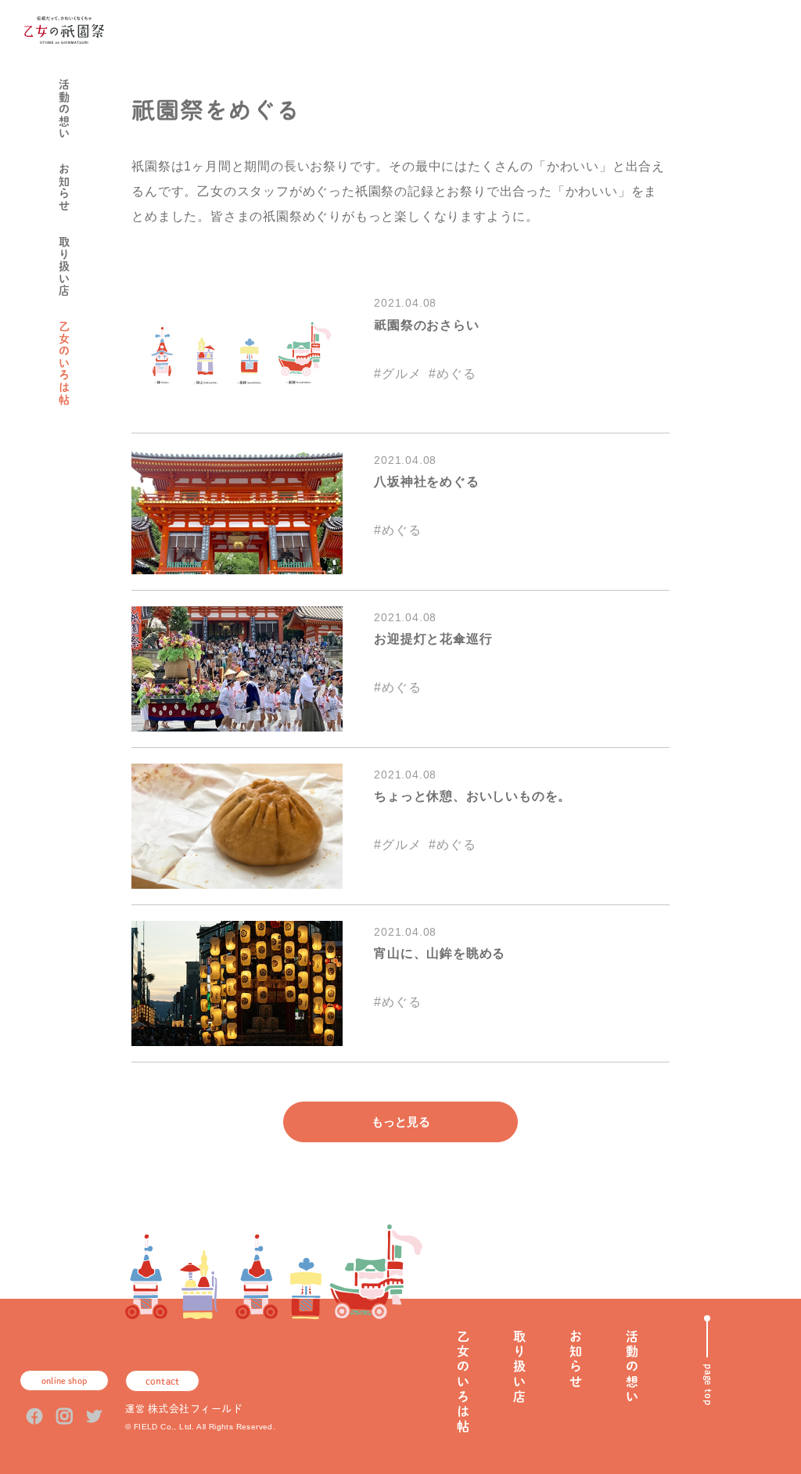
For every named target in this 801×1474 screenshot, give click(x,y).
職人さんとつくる (105, 363)
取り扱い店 (64, 266)
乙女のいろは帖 (64, 363)
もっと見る (401, 1121)
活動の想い (64, 109)
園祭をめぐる (123, 358)
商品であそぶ (87, 353)
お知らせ (64, 188)
